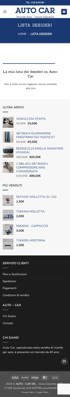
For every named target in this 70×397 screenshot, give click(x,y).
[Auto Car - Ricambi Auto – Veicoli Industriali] (35, 9)
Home (22, 34)
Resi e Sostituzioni (15, 274)
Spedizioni (9, 281)
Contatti (8, 323)
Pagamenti (10, 288)
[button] (5, 11)
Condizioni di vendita (16, 295)
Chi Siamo (9, 316)
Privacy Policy (28, 392)
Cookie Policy (42, 392)
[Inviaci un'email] (64, 361)
